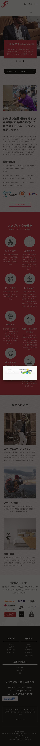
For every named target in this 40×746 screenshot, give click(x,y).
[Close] (37, 366)
